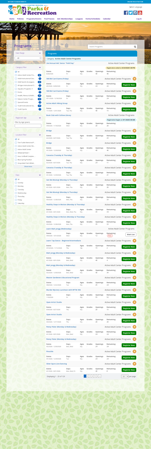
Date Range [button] (20, 53)
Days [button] (17, 175)
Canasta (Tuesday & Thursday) (59, 155)
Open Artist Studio (54, 302)
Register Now (129, 85)
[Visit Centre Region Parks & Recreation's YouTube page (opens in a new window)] (140, 13)
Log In (139, 19)
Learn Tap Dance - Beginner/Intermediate (63, 240)
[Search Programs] (135, 46)
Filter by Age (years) (22, 122)
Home (11, 19)
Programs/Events (34, 19)
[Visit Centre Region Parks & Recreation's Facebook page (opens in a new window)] (126, 13)
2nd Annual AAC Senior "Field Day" (60, 63)
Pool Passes (49, 19)
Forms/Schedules (93, 19)
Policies (20, 19)
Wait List (131, 235)
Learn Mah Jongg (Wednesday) (58, 229)
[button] (28, 72)
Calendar (107, 19)
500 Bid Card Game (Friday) (57, 79)
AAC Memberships (65, 19)
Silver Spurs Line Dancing (56, 364)
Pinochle (49, 351)
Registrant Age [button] (21, 118)
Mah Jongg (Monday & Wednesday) (60, 253)
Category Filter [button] (21, 67)
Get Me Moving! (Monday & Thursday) (62, 180)
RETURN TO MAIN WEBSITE (17, 2)
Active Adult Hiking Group (56, 103)
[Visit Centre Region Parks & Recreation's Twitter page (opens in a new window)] (131, 13)
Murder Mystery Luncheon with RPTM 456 (63, 290)
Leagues (79, 19)
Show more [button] (28, 166)
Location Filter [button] (21, 135)
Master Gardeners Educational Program (62, 277)
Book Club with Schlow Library (58, 115)
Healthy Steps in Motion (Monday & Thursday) (65, 204)
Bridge (49, 131)
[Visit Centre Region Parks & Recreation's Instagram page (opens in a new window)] (135, 13)
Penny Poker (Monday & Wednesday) (61, 327)
